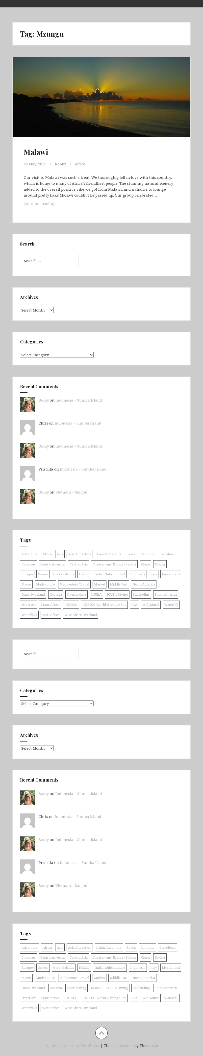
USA (134, 604)
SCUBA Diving (117, 594)
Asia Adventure (79, 554)
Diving (160, 564)
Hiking (84, 574)
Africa (80, 163)
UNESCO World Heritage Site (104, 604)
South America (166, 594)
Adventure (30, 554)
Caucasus (28, 564)
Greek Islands (63, 574)
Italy (153, 574)
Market (99, 584)
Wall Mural (150, 604)
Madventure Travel (74, 584)
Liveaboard (171, 574)
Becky (44, 400)
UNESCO (70, 604)
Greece (43, 574)
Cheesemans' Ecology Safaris (114, 564)
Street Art (29, 604)
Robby (60, 163)
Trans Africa (50, 604)
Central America (52, 564)
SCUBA (96, 594)
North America (143, 584)
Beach (131, 554)
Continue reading (46, 203)
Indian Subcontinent (110, 574)
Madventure (45, 584)
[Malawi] (101, 101)
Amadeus (125, 1045)
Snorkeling (141, 594)
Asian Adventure (109, 554)
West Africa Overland (80, 614)
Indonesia (137, 574)
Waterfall (171, 604)
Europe (27, 574)
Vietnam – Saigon (71, 492)
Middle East (118, 584)
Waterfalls (29, 614)
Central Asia (79, 564)
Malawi (36, 152)
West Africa (50, 614)
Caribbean (167, 554)
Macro (26, 584)
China (145, 564)
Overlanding (76, 594)
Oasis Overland (33, 594)
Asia (60, 554)
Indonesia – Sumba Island (78, 400)
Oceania (56, 594)
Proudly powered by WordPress (72, 1045)
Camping (147, 554)
